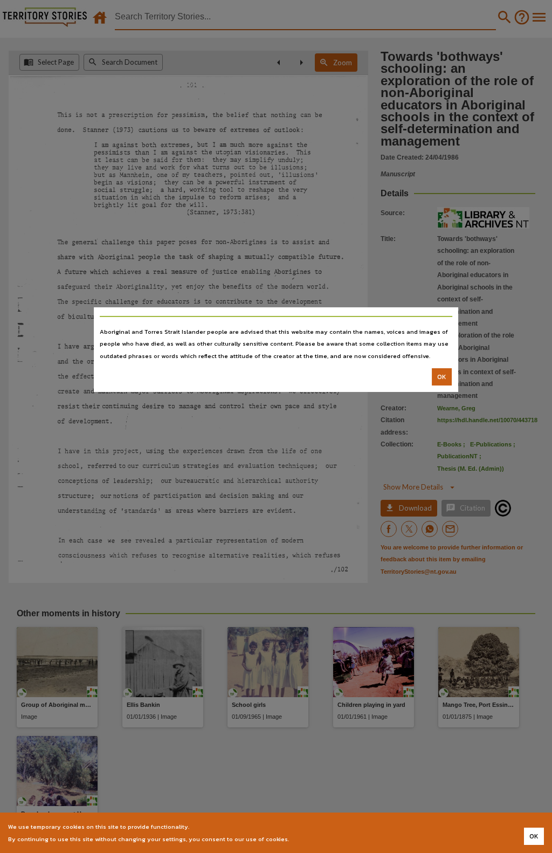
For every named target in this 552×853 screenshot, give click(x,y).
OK (441, 377)
